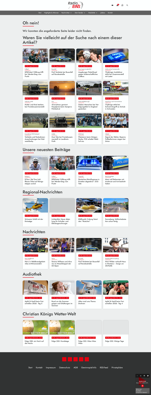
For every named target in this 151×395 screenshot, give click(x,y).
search (127, 5)
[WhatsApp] (24, 5)
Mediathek (91, 13)
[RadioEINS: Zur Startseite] (75, 5)
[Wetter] (122, 5)
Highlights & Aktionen (51, 13)
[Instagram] (31, 5)
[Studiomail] (35, 5)
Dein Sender (79, 13)
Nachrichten (65, 13)
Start (39, 13)
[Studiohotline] (38, 5)
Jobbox (102, 13)
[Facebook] (28, 5)
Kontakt (110, 13)
